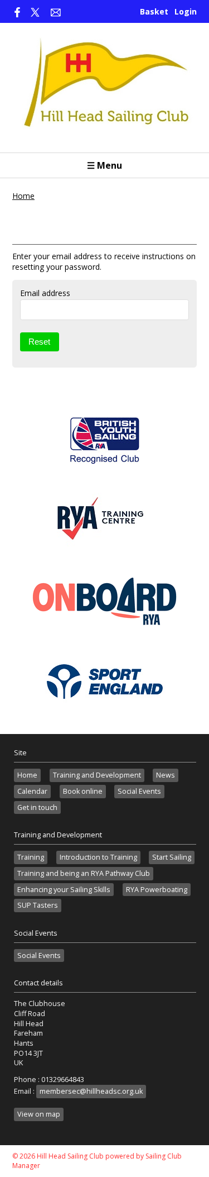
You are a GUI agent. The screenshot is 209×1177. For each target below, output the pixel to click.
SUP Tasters (37, 905)
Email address (45, 293)
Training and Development (97, 775)
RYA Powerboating (156, 889)
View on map (38, 1114)
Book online (83, 791)
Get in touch (37, 807)
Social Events (139, 791)
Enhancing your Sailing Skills (63, 889)
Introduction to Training (98, 857)
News (165, 775)
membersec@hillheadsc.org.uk (91, 1091)
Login (185, 11)
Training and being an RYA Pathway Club (83, 873)
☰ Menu (104, 165)
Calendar (32, 791)
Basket (154, 11)
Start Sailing (171, 857)
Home (23, 195)
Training (30, 857)
